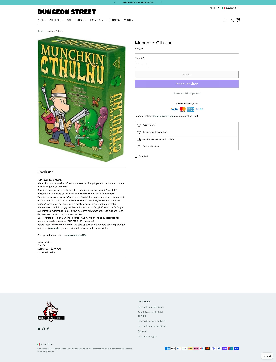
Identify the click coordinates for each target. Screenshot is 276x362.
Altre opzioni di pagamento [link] (186, 93)
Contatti (142, 331)
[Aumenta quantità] (146, 64)
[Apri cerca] (225, 20)
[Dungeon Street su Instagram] (214, 8)
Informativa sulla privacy (151, 307)
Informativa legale (147, 336)
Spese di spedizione (163, 115)
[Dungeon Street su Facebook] (210, 8)
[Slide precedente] (229, 283)
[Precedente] (115, 2)
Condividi (143, 156)
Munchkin (54, 228)
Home (40, 31)
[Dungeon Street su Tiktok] (218, 8)
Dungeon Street (59, 349)
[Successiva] (161, 2)
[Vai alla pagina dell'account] (231, 20)
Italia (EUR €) (231, 8)
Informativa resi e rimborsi (152, 320)
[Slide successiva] (236, 282)
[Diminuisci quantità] (137, 64)
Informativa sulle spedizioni (152, 326)
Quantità (139, 58)
